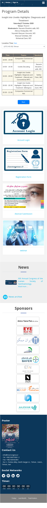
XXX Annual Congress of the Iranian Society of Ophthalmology (30, 281)
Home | (8, 2)
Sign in (15, 2)
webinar (23, 250)
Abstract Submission (23, 214)
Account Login (23, 140)
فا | (3, 2)
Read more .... (23, 286)
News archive (15, 296)
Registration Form (23, 177)
